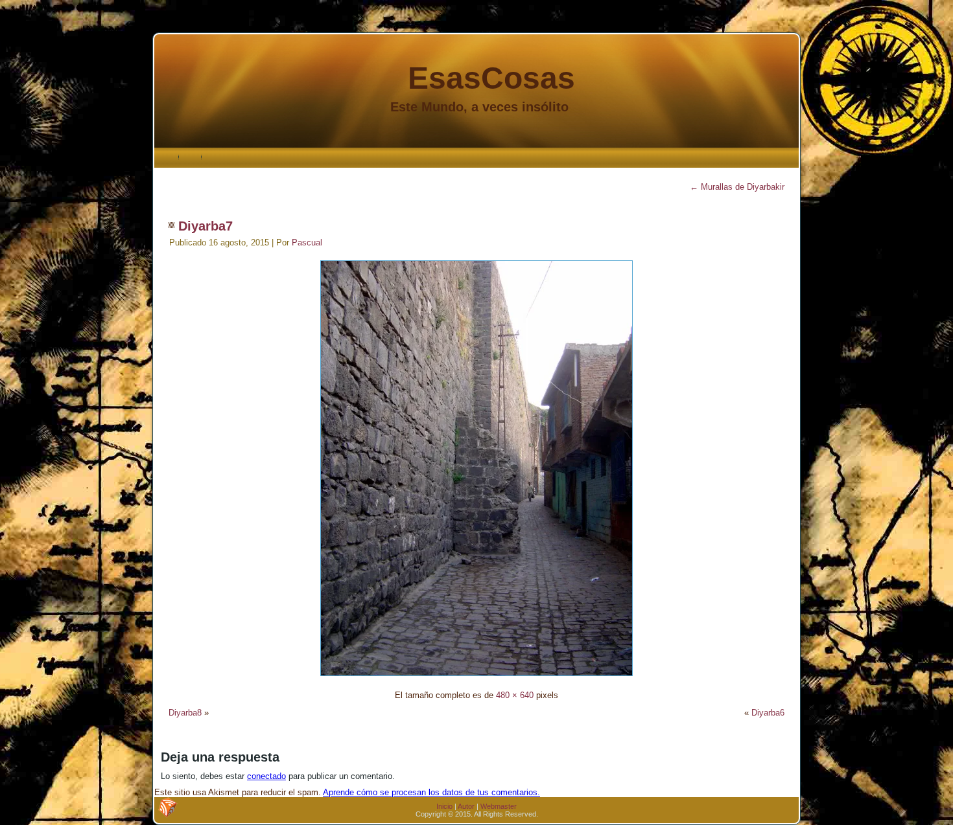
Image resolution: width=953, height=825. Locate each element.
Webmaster (498, 806)
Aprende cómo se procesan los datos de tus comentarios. (431, 792)
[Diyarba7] (476, 678)
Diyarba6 (767, 713)
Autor (466, 806)
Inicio (444, 806)
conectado (266, 776)
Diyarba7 (205, 226)
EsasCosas (491, 78)
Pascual (307, 242)
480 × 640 (515, 695)
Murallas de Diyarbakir (737, 187)
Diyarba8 (185, 713)
